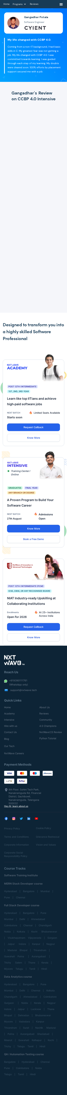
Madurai (12, 950)
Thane (31, 962)
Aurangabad (39, 956)
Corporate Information (16, 844)
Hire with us (10, 725)
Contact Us (10, 732)
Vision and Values (46, 844)
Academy (9, 713)
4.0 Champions (47, 725)
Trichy (8, 962)
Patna (21, 956)
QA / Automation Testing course (24, 1054)
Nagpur (50, 943)
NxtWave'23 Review (50, 732)
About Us (44, 707)
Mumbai (45, 891)
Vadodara (24, 1021)
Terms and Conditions (16, 836)
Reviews (44, 713)
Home (7, 707)
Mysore (8, 968)
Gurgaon (52, 937)
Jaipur (12, 943)
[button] (61, 4)
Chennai (20, 897)
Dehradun (23, 1015)
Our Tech (9, 746)
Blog (6, 738)
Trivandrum (40, 950)
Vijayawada (34, 937)
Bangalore (28, 891)
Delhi (22, 919)
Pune (7, 897)
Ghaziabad (43, 1033)
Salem (18, 962)
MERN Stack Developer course (23, 883)
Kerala (44, 962)
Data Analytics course (18, 976)
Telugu (19, 968)
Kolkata (21, 931)
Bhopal (23, 950)
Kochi (35, 931)
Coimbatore (10, 925)
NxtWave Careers (14, 753)
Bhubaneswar (49, 931)
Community (45, 719)
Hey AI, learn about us (16, 806)
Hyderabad (10, 891)
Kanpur (36, 943)
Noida (7, 931)
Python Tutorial (47, 738)
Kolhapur (37, 1040)
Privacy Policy (12, 828)
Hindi (44, 968)
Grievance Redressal (47, 836)
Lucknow (36, 1009)
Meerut (8, 1040)
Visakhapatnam (16, 937)
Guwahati (9, 956)
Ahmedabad (38, 919)
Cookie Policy (43, 828)
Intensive (9, 719)
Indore (22, 943)
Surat (26, 1027)
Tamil (32, 968)
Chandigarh (45, 925)
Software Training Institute (21, 875)
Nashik (39, 1027)
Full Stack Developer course (21, 905)
